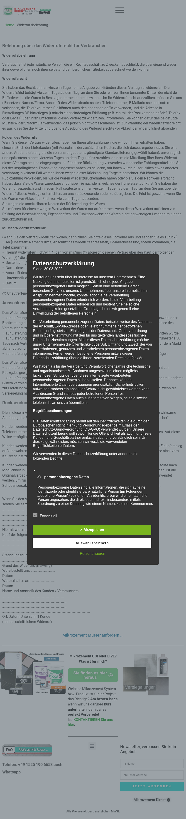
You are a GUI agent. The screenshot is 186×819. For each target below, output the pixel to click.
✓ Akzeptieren (92, 530)
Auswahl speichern (92, 543)
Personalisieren (92, 553)
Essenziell (48, 516)
